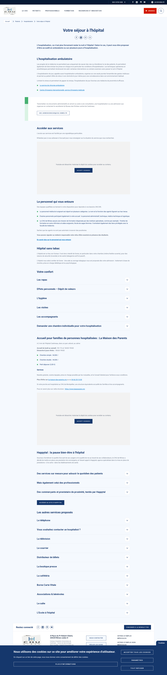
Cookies (161, 643)
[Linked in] (81, 37)
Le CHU (25, 11)
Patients (36, 11)
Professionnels (52, 11)
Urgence (151, 11)
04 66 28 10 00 (76, 380)
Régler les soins (96, 644)
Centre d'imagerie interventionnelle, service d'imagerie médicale (62, 90)
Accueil (7, 21)
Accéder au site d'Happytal (50, 502)
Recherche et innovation (90, 11)
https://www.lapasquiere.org (75, 389)
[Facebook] (76, 37)
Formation (69, 11)
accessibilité (159, 2)
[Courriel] (85, 37)
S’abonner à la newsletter (137, 627)
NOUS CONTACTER (96, 638)
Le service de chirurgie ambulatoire (52, 85)
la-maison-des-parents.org (57, 380)
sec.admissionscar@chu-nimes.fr (53, 113)
